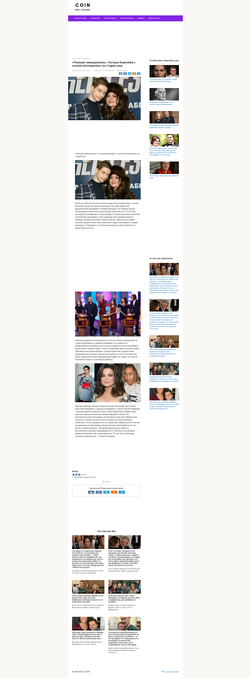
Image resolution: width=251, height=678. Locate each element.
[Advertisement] (125, 38)
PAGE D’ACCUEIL (154, 18)
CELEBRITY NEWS (80, 18)
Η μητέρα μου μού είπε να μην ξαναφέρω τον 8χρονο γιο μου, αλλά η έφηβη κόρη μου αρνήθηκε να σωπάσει (124, 599)
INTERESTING (95, 18)
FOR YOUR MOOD (110, 18)
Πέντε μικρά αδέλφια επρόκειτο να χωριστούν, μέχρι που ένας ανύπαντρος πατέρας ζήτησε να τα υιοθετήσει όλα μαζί (87, 599)
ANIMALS (141, 18)
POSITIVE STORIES (127, 18)
